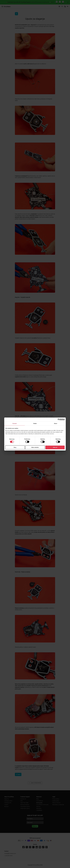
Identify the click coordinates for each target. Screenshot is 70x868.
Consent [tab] (14, 423)
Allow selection (35, 447)
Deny (15, 447)
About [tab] (55, 423)
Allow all (55, 447)
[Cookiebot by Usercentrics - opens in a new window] (59, 420)
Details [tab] (35, 423)
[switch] (27, 442)
